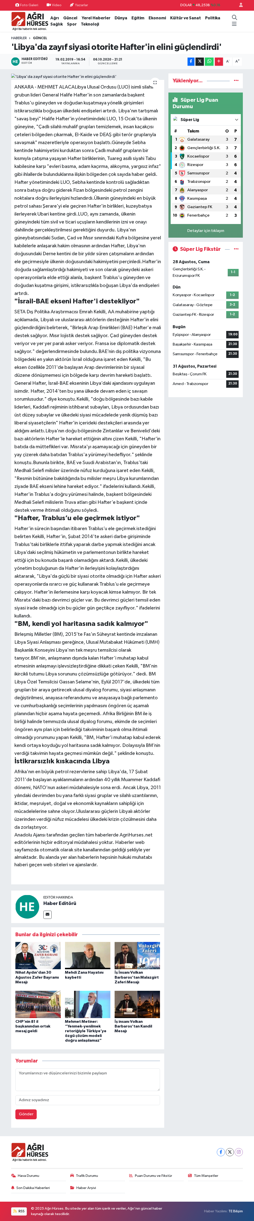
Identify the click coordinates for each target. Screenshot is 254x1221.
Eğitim (137, 18)
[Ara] (234, 18)
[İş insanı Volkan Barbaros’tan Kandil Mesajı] (137, 1004)
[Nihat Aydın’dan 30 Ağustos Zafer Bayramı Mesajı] (38, 955)
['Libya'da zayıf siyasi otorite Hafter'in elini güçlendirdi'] (87, 76)
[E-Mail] (47, 915)
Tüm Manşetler (206, 1176)
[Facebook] (221, 1152)
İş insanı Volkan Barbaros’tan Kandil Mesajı (133, 1026)
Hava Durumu (28, 1176)
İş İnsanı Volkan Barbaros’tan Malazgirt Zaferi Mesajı (137, 977)
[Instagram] (239, 1152)
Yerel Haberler (96, 18)
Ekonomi (157, 18)
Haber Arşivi (86, 1188)
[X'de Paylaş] (199, 62)
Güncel (70, 18)
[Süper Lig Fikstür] (236, 249)
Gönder (26, 1114)
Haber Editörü (59, 903)
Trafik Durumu (87, 1176)
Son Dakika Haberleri (33, 1188)
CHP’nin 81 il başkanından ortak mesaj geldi (32, 1026)
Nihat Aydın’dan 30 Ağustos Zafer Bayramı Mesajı (37, 977)
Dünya (121, 18)
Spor (72, 24)
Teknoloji (90, 24)
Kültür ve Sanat (185, 18)
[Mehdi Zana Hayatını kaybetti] (87, 955)
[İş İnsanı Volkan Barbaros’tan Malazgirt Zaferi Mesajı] (137, 955)
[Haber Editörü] (27, 907)
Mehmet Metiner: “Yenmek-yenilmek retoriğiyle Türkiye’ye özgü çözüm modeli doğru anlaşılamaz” (85, 1031)
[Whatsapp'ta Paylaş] (209, 62)
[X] (230, 1152)
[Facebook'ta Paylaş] (191, 62)
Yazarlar (81, 5)
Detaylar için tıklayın (205, 231)
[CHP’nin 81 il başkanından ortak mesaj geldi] (38, 1004)
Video (57, 5)
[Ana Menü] (234, 24)
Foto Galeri (29, 5)
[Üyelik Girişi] (239, 5)
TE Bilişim (235, 1211)
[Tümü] (236, 81)
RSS (21, 1211)
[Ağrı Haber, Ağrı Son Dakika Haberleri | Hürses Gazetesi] (29, 21)
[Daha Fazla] (219, 62)
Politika (212, 18)
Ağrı (54, 18)
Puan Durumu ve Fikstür (153, 1176)
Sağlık (56, 24)
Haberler (19, 38)
